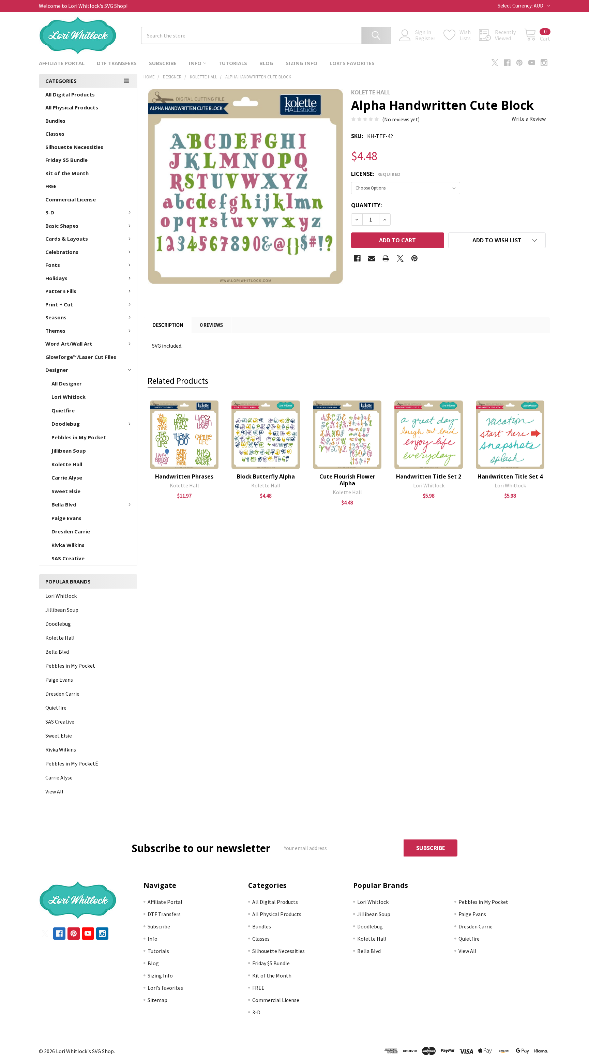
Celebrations (61, 251)
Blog (266, 63)
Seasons (55, 317)
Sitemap (157, 1000)
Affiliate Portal (62, 63)
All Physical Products (71, 107)
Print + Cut (59, 304)
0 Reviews (211, 325)
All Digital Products (70, 94)
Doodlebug (65, 423)
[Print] (386, 258)
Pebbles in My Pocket (78, 437)
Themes (55, 330)
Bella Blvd (63, 504)
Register (425, 38)
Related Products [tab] (178, 380)
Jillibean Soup (68, 450)
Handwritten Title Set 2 (428, 476)
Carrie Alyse (66, 477)
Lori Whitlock (68, 396)
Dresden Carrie (70, 531)
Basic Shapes (61, 225)
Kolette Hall (66, 464)
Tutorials (232, 63)
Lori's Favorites (352, 63)
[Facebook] (507, 63)
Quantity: (366, 205)
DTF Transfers (117, 63)
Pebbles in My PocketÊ (71, 763)
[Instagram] (544, 63)
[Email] (371, 258)
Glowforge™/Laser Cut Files (80, 356)
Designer (56, 369)
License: (376, 174)
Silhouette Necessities (74, 146)
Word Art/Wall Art (68, 343)
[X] (495, 63)
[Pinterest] (519, 63)
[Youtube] (532, 63)
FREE (51, 186)
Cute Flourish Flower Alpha (347, 480)
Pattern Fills (60, 291)
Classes (54, 133)
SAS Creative (68, 558)
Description (167, 325)
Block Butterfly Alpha (266, 476)
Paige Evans (66, 518)
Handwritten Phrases (184, 476)
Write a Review (529, 118)
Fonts (52, 264)
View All (54, 791)
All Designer (66, 383)
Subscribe (163, 63)
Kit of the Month (67, 173)
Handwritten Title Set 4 (510, 476)
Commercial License (70, 199)
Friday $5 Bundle (66, 159)
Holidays (56, 278)
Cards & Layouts (66, 238)
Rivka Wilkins (68, 545)
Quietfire (63, 410)
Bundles (55, 120)
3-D (49, 212)
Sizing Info (301, 63)
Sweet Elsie (65, 491)
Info (195, 63)
